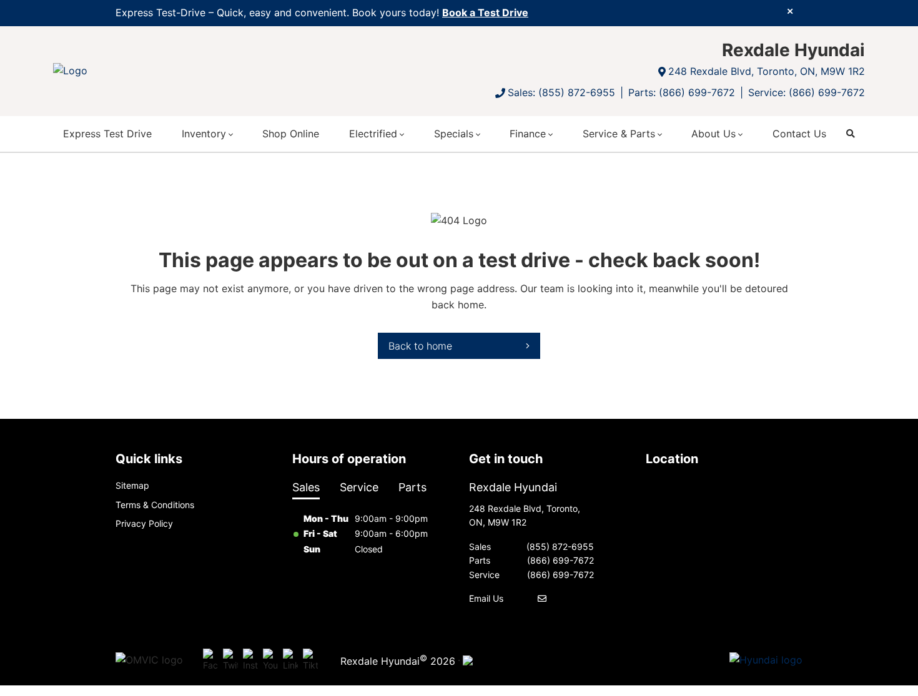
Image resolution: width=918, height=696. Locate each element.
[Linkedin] (290, 660)
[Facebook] (210, 660)
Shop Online (290, 133)
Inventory (204, 133)
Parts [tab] (412, 487)
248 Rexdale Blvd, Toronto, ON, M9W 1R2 (766, 71)
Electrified (373, 133)
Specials (453, 133)
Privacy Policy (144, 523)
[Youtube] (270, 660)
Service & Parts (619, 133)
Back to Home (420, 346)
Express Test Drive (107, 133)
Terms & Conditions (155, 504)
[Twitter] (230, 660)
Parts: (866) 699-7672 (681, 92)
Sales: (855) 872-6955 (561, 92)
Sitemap (132, 485)
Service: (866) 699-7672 (806, 92)
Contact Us (799, 133)
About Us (713, 133)
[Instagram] (250, 660)
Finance (528, 133)
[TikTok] (310, 660)
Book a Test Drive (485, 12)
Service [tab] (359, 487)
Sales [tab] (306, 487)
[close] (789, 10)
